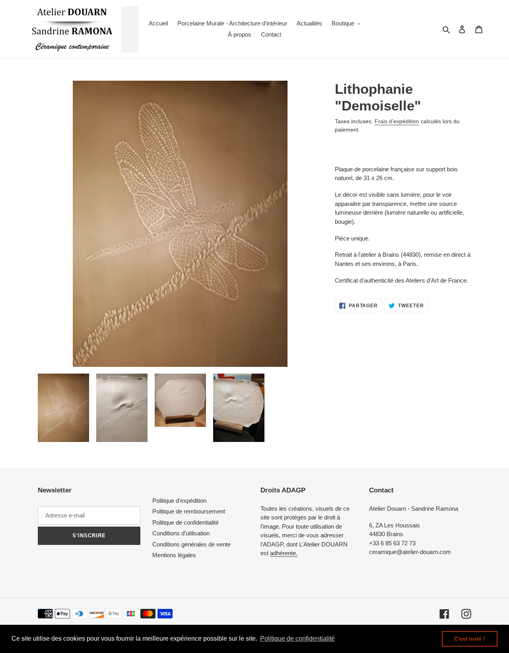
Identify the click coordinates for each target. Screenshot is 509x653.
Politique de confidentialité (185, 522)
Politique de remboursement (188, 511)
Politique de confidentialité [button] (297, 638)
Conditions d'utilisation (181, 533)
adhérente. (283, 553)
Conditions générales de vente (191, 544)
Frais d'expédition (397, 121)
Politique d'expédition (179, 500)
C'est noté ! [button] (469, 639)
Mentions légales (174, 555)
